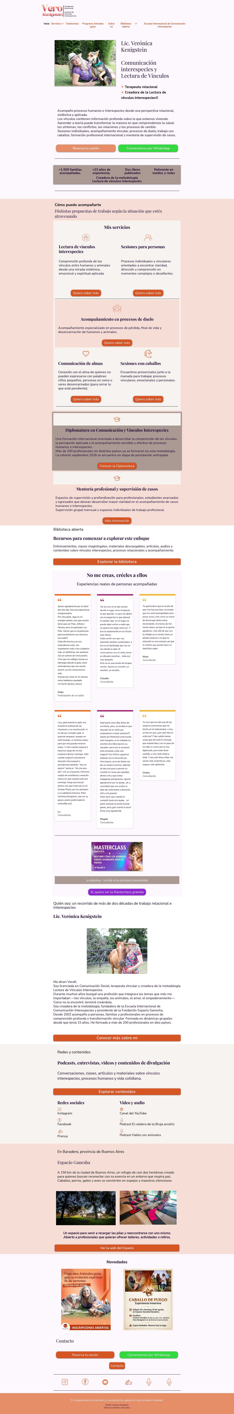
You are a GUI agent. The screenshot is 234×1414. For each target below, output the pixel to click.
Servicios (56, 23)
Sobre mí (111, 25)
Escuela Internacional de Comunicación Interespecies (164, 25)
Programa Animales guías (92, 25)
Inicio (46, 23)
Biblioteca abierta (126, 25)
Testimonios (72, 23)
